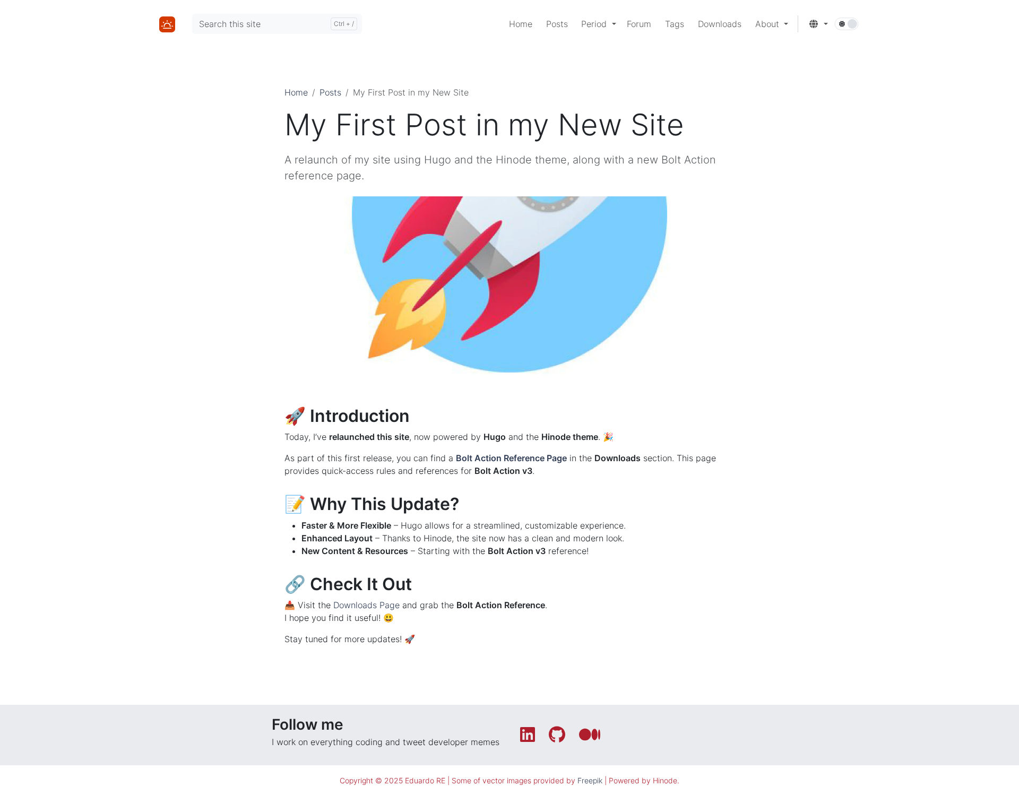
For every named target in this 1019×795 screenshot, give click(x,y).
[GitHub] (560, 737)
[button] (598, 23)
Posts (330, 92)
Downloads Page (366, 605)
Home (296, 92)
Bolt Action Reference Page (511, 458)
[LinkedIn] (530, 737)
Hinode (665, 780)
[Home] (167, 23)
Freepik (589, 780)
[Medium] (591, 737)
